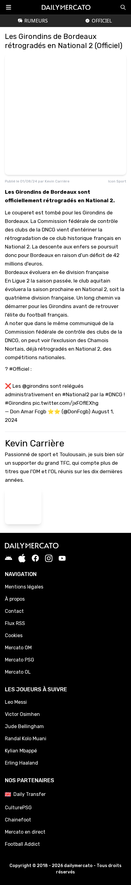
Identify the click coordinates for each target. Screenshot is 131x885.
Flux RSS (15, 623)
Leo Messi (16, 702)
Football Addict (22, 844)
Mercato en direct (25, 832)
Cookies (14, 635)
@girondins (35, 386)
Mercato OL (18, 672)
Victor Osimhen (22, 714)
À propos (15, 599)
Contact (14, 611)
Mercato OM (18, 648)
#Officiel (19, 369)
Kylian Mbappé (21, 751)
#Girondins (18, 403)
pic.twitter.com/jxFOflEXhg (65, 403)
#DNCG (113, 394)
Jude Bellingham (24, 726)
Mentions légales (24, 587)
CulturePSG (18, 807)
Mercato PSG (19, 660)
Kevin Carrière (57, 181)
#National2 (75, 394)
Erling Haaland (21, 763)
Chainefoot (18, 820)
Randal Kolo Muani (25, 738)
